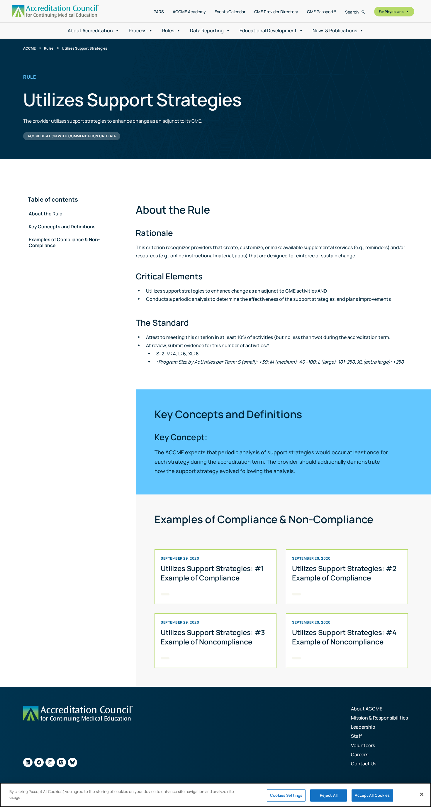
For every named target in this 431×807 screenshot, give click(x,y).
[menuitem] (158, 11)
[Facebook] (39, 762)
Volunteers (363, 745)
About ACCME (366, 708)
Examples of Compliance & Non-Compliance (64, 242)
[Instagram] (50, 762)
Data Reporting (207, 30)
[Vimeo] (61, 762)
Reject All (328, 795)
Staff (356, 736)
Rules (168, 30)
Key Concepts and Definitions (62, 226)
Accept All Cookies (372, 795)
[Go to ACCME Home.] (55, 11)
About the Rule (45, 213)
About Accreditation (90, 30)
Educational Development (268, 30)
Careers (359, 754)
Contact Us (363, 763)
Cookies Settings (286, 795)
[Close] (421, 794)
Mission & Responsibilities (379, 718)
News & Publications (335, 30)
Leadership (363, 727)
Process (137, 30)
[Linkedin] (28, 762)
